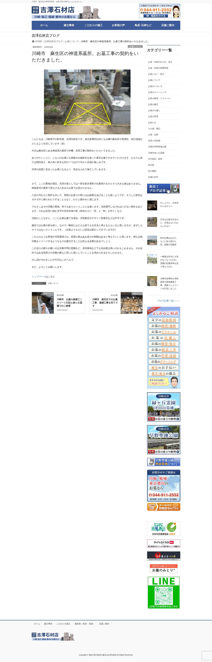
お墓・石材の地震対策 (158, 68)
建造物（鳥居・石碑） (85, 624)
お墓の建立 (153, 104)
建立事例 (48, 624)
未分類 (151, 165)
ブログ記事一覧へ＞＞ (168, 301)
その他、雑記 (154, 128)
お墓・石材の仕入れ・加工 (160, 62)
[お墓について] (43, 302)
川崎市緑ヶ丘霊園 (156, 153)
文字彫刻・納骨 (155, 159)
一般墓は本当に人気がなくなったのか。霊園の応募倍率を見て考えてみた (169, 261)
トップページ (39, 276)
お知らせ (152, 122)
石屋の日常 (153, 177)
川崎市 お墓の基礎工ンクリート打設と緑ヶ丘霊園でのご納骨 (69, 302)
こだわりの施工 (63, 624)
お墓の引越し (154, 110)
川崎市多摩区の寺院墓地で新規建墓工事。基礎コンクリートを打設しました (169, 283)
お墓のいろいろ (155, 86)
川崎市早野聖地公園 (157, 147)
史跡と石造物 (154, 140)
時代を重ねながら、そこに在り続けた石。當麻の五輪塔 (169, 241)
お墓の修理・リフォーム (159, 98)
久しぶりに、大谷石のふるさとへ (169, 204)
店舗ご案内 (104, 624)
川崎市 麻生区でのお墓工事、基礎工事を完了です (105, 302)
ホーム (37, 624)
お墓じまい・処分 (156, 74)
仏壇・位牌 (153, 134)
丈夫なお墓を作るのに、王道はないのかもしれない (169, 222)
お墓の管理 (153, 116)
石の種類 (152, 171)
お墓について (135, 46)
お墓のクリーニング (157, 92)
